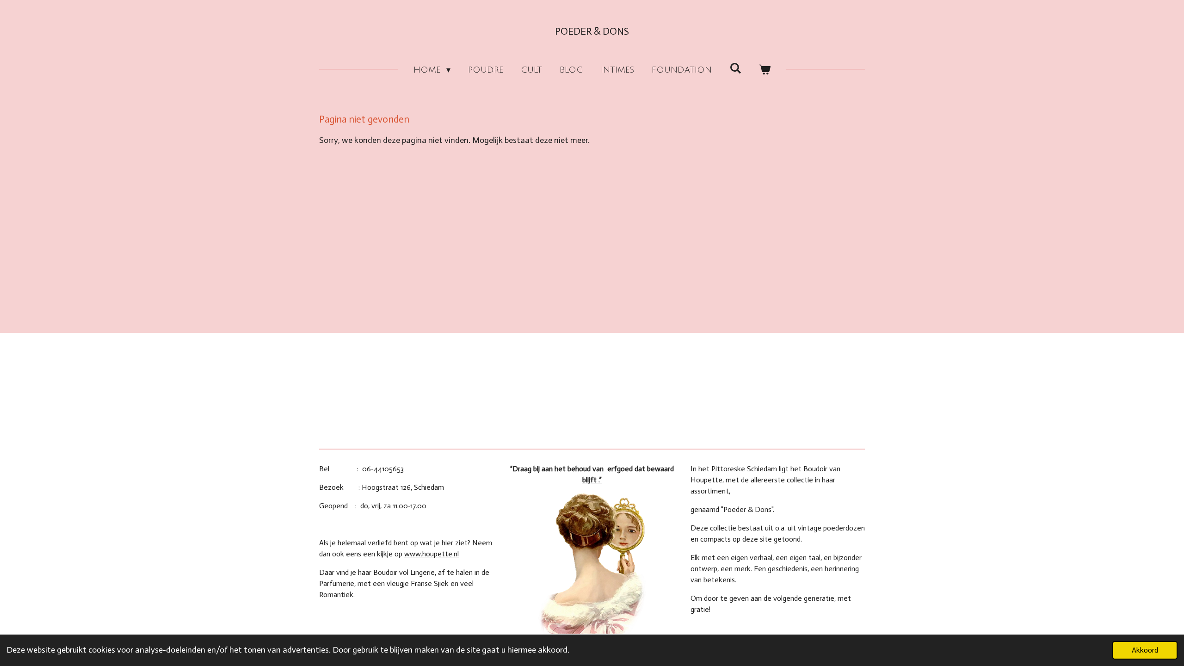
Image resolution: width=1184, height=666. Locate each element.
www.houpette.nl (431, 553)
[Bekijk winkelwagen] (764, 70)
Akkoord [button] (1145, 650)
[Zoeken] (735, 68)
